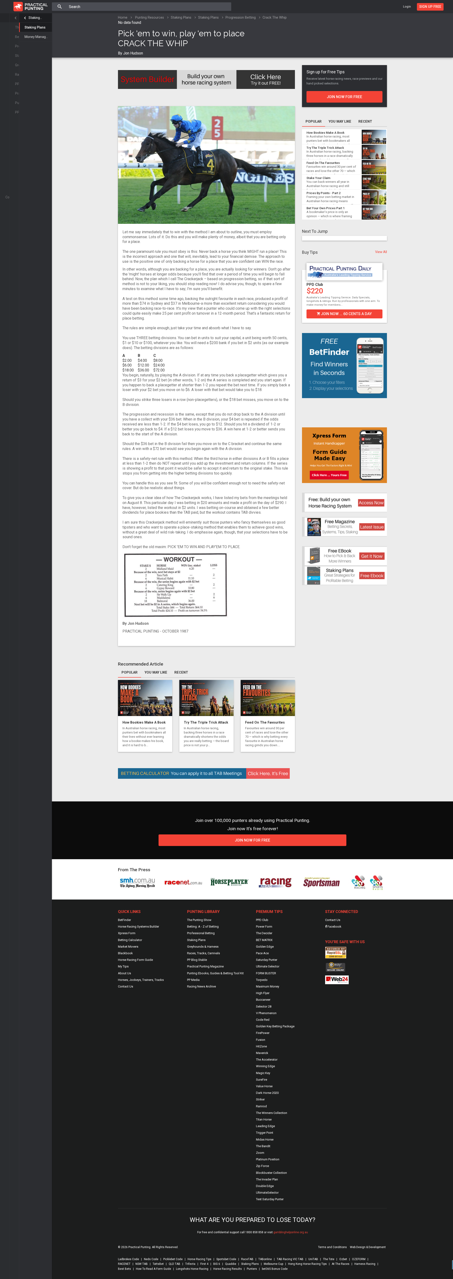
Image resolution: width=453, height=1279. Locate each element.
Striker (260, 1099)
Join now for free (344, 97)
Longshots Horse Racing (192, 1269)
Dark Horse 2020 (267, 1093)
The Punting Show (199, 920)
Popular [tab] (130, 673)
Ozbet (343, 1259)
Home (122, 18)
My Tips (123, 966)
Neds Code (151, 1259)
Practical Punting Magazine (205, 966)
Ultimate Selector (267, 966)
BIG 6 (216, 1264)
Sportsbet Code (226, 1259)
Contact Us (125, 986)
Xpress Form (126, 933)
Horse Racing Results (227, 1269)
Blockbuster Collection (271, 1173)
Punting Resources (149, 18)
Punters (252, 1269)
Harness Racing (364, 1264)
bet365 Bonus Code (275, 1269)
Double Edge (265, 1186)
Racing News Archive (201, 986)
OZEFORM (358, 1259)
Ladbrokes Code (128, 1259)
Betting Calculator (130, 940)
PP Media (193, 980)
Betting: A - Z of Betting (203, 926)
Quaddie (230, 1264)
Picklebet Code (173, 1259)
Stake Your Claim (318, 178)
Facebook (334, 926)
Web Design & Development (368, 1247)
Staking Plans (35, 18)
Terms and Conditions (332, 1247)
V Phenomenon (266, 1013)
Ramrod (261, 1106)
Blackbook (125, 953)
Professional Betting (201, 933)
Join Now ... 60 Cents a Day (346, 314)
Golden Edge (265, 946)
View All (381, 252)
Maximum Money (267, 986)
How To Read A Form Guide (153, 1269)
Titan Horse (264, 1119)
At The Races (340, 1264)
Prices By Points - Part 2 (323, 193)
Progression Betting (241, 18)
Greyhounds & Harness (202, 946)
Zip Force (262, 1166)
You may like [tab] (156, 673)
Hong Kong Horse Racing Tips (307, 1264)
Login (407, 6)
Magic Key (263, 1073)
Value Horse (264, 1086)
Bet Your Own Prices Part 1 (325, 208)
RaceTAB (247, 1259)
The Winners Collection (271, 1113)
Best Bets (124, 1269)
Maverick (262, 1053)
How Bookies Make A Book (144, 723)
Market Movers (128, 946)
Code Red (262, 1019)
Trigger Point (264, 1132)
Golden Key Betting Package (275, 1026)
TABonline (265, 1259)
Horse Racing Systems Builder (138, 926)
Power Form (264, 926)
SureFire (261, 1079)
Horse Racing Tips (199, 1259)
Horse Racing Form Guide (135, 960)
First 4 (204, 1264)
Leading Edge (265, 1126)
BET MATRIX (264, 940)
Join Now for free (252, 840)
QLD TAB (174, 1264)
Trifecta (190, 1264)
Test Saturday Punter (270, 1199)
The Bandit (263, 1146)
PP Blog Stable (197, 960)
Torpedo (262, 980)
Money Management (38, 37)
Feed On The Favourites (265, 723)
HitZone (261, 1046)
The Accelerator (266, 1059)
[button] (305, 290)
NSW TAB (141, 1264)
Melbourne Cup (273, 1264)
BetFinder (124, 920)
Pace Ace (262, 953)
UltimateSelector (267, 1192)
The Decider (264, 933)
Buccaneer (263, 999)
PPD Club (314, 284)
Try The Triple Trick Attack (206, 723)
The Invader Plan (267, 1179)
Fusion (260, 1040)
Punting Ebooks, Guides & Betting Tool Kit (215, 973)
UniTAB (313, 1259)
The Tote (328, 1259)
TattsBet (158, 1264)
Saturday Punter (266, 960)
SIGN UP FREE (430, 7)
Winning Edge (265, 1066)
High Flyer (262, 993)
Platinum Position (267, 1159)
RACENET (124, 1264)
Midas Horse (264, 1139)
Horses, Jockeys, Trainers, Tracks (141, 980)
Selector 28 (263, 1006)
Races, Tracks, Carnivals (203, 953)
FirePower (262, 1033)
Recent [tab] (181, 673)
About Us (124, 973)
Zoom (260, 1152)
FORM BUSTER (266, 973)
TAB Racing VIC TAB (290, 1259)
